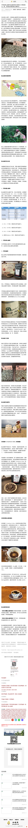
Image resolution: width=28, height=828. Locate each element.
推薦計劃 (17, 819)
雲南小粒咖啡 (18, 694)
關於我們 (5, 819)
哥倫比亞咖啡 (5, 699)
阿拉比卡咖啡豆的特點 (9, 713)
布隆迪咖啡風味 (20, 716)
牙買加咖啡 (20, 709)
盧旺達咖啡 (8, 689)
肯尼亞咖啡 (3, 689)
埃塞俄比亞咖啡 (5, 685)
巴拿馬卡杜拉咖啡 (12, 718)
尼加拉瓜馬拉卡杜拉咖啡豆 (15, 711)
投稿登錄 (22, 819)
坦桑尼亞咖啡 (14, 689)
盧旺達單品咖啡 (13, 716)
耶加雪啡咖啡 (5, 710)
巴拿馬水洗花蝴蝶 (6, 711)
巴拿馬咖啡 (21, 704)
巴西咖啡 (11, 699)
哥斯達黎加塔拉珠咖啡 (20, 715)
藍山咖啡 (10, 706)
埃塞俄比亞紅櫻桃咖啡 (10, 715)
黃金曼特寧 (11, 694)
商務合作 (11, 819)
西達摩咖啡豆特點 (17, 714)
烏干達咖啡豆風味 (9, 714)
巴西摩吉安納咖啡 (18, 713)
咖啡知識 (19, 9)
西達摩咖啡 (21, 685)
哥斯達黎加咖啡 (13, 704)
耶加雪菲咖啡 (14, 685)
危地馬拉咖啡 (5, 704)
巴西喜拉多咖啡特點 (21, 718)
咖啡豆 (14, 9)
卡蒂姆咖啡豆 (8, 709)
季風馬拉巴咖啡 (14, 709)
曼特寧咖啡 (4, 694)
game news (20, 826)
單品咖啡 (3, 677)
